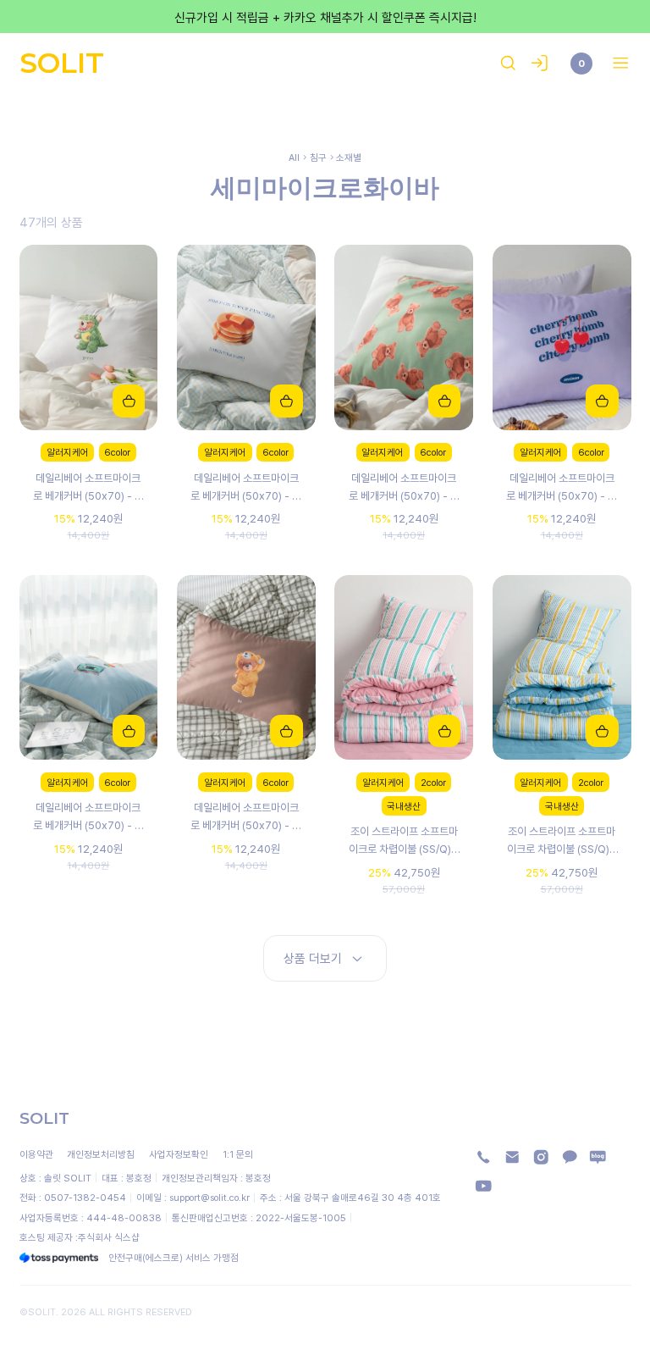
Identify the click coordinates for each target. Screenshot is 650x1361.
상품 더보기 (313, 957)
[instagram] (541, 1157)
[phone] (483, 1157)
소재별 (348, 157)
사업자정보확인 (178, 1154)
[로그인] (539, 63)
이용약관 (36, 1154)
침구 (318, 157)
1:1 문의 (238, 1154)
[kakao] (570, 1157)
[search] (508, 63)
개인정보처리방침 (101, 1154)
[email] (512, 1157)
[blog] (598, 1157)
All (294, 157)
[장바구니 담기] (129, 401)
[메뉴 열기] (616, 63)
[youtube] (483, 1186)
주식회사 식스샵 (109, 1237)
